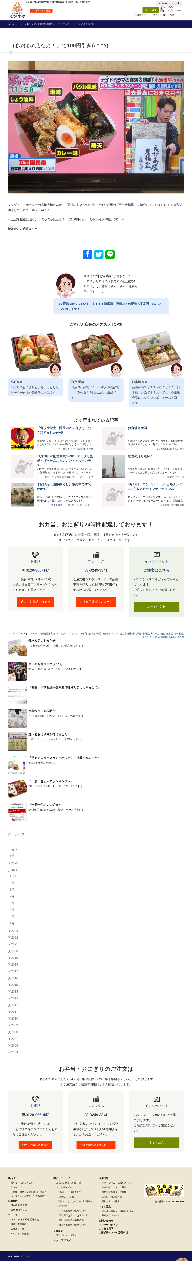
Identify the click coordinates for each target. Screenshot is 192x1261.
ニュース (22, 24)
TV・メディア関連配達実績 (39, 24)
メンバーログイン (167, 3)
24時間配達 (85, 633)
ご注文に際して (144, 589)
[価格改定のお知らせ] (17, 648)
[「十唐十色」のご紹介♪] (17, 812)
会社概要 (58, 1231)
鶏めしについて (61, 1178)
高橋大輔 (162, 637)
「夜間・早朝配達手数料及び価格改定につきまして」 (64, 687)
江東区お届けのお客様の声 (72, 1225)
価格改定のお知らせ (42, 640)
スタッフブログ (64, 633)
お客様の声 (62, 1206)
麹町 (182, 505)
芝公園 (180, 477)
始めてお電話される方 (35, 601)
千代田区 (136, 633)
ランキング (16, 1187)
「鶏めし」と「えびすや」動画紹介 (74, 1201)
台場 (182, 448)
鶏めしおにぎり (176, 637)
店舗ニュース (17, 1229)
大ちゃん (154, 633)
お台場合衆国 (137, 428)
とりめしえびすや (67, 448)
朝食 (162, 633)
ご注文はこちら (156, 570)
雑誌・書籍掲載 (18, 1224)
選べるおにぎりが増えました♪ (48, 734)
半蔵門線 (174, 505)
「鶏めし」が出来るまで (68, 1192)
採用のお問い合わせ (112, 1196)
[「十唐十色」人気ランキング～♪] (17, 788)
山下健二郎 (68, 505)
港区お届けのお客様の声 (71, 1220)
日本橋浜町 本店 (19, 1205)
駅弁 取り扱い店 (19, 1210)
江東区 (169, 633)
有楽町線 (165, 505)
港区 (155, 637)
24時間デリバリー (84, 505)
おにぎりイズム (64, 1187)
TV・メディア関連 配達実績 (25, 1219)
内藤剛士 (88, 448)
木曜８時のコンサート (68, 477)
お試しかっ (50, 477)
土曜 (169, 477)
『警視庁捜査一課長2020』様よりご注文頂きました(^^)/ (64, 430)
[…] (81, 645)
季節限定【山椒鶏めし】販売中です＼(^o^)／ (64, 487)
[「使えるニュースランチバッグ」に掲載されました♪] (17, 765)
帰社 (174, 477)
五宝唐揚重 (125, 633)
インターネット (156, 561)
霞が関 (80, 448)
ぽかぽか (106, 633)
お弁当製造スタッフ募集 (114, 1192)
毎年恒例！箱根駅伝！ (43, 711)
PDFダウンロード (111, 1215)
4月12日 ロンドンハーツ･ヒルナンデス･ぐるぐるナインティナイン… (155, 487)
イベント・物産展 (20, 1233)
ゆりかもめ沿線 (164, 448)
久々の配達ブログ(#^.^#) (45, 664)
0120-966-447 (37, 570)
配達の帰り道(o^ (140, 456)
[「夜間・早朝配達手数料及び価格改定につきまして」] (17, 695)
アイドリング (86, 477)
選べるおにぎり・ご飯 (22, 1182)
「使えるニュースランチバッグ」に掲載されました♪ (63, 757)
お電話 (35, 561)
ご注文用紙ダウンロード (96, 601)
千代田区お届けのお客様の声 (73, 1215)
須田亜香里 (56, 505)
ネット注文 (151, 10)
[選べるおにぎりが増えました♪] (17, 741)
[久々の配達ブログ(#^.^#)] (17, 671)
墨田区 (145, 633)
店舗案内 (13, 1201)
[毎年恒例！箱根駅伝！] (17, 718)
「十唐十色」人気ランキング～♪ (50, 781)
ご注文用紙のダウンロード (96, 1144)
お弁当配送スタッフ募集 (114, 1187)
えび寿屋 (96, 633)
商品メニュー (15, 1178)
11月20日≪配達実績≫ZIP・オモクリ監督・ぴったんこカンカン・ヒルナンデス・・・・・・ (65, 460)
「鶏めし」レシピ (65, 1196)
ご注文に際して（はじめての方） (118, 1210)
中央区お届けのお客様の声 (72, 1210)
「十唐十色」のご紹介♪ (44, 804)
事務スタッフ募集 (111, 1201)
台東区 (175, 448)
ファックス (96, 561)
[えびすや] (17, 9)
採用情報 (104, 1178)
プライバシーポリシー (67, 1235)
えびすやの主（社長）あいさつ (117, 1182)
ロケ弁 (115, 633)
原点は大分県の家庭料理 (68, 1182)
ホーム (11, 24)
